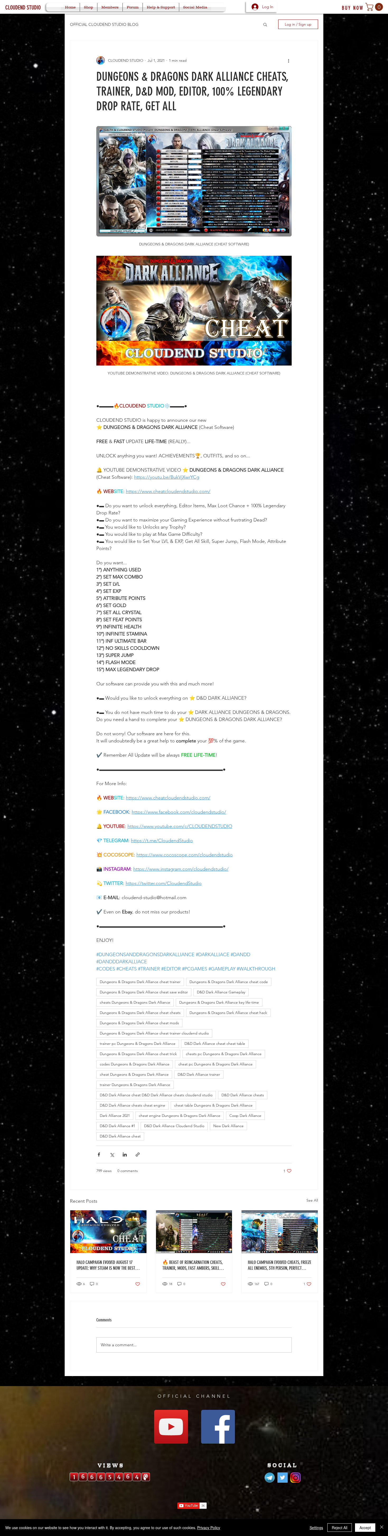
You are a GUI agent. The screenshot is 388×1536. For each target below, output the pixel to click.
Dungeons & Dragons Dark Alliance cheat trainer (140, 981)
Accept (365, 1527)
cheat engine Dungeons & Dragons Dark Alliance (179, 1115)
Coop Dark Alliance (245, 1115)
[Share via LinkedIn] (124, 1154)
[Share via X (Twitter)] (111, 1154)
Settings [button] (316, 1527)
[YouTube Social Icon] (171, 1427)
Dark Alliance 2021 (115, 1115)
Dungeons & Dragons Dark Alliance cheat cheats (140, 1012)
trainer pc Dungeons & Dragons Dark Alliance (138, 1043)
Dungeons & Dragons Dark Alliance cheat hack (228, 1012)
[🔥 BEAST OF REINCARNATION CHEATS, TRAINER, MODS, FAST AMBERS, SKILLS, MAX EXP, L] (194, 1231)
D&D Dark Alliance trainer (199, 1074)
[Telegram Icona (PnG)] (269, 1477)
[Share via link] (137, 1154)
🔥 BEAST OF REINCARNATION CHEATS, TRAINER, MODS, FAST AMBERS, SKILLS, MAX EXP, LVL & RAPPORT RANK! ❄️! (192, 1265)
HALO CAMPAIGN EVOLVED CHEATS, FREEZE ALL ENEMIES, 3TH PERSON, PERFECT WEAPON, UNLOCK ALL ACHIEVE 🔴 (279, 1265)
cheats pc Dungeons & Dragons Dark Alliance (224, 1053)
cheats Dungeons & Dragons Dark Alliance (135, 1002)
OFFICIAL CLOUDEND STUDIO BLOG (104, 24)
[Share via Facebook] (98, 1154)
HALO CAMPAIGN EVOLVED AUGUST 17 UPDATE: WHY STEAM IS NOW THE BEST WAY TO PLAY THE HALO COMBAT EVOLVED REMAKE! (108, 1265)
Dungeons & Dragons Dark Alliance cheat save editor (144, 992)
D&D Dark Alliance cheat (120, 1136)
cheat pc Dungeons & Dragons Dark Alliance (215, 1064)
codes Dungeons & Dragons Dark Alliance (134, 1064)
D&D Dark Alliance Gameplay (221, 992)
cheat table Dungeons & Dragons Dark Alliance (213, 1105)
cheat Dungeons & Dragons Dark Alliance (134, 1074)
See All (312, 1200)
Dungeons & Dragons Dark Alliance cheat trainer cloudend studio (154, 1033)
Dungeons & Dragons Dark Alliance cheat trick (138, 1053)
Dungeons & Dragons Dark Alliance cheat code (229, 981)
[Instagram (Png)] (295, 1477)
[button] (375, 7)
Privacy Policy (208, 1527)
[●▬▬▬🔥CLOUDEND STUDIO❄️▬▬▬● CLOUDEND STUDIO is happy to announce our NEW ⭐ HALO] (280, 1231)
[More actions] (288, 60)
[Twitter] (282, 1477)
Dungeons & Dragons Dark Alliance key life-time (219, 1002)
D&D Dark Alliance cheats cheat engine (132, 1105)
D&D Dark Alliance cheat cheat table (214, 1043)
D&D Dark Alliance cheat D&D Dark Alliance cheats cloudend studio (156, 1095)
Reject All (339, 1527)
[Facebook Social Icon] (218, 1427)
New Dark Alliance (228, 1125)
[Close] (381, 1527)
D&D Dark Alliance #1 (117, 1125)
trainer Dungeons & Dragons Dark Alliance (135, 1084)
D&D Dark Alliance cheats (242, 1095)
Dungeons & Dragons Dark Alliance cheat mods (139, 1023)
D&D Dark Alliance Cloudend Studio (174, 1125)
